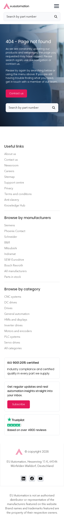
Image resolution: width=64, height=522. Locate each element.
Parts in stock (12, 277)
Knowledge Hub (14, 205)
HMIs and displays (15, 319)
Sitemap (9, 177)
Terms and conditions (18, 194)
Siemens (9, 225)
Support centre (14, 182)
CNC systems (12, 296)
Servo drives (12, 342)
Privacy (8, 188)
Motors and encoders (18, 331)
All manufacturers (15, 271)
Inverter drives (13, 325)
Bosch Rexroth (13, 265)
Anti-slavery (11, 199)
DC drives (10, 302)
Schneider (10, 236)
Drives (8, 308)
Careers (9, 171)
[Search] (57, 16)
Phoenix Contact (14, 231)
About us (10, 154)
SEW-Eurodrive (14, 259)
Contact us (16, 93)
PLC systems (12, 336)
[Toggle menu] (56, 6)
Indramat (10, 254)
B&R (7, 242)
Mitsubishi (10, 248)
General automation (17, 314)
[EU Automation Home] (16, 6)
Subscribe (18, 404)
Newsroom (11, 165)
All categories (13, 348)
